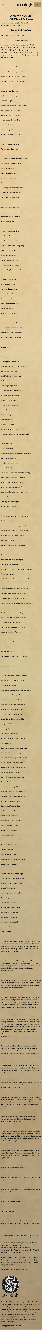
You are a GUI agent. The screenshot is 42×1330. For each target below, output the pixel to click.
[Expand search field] (37, 4)
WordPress (17, 1326)
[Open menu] (3, 5)
